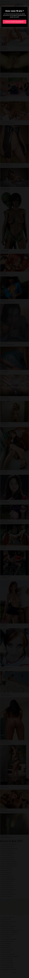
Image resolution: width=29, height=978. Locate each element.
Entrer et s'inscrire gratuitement (14, 21)
